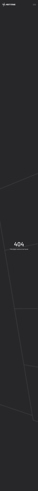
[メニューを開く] (34, 4)
